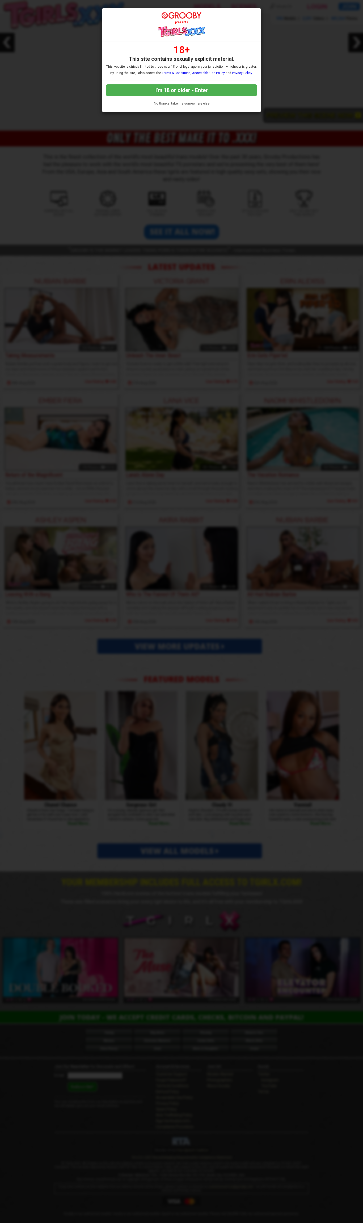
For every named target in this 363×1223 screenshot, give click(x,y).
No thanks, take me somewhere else (181, 103)
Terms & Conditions (176, 73)
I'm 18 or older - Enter (181, 90)
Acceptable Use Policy (208, 73)
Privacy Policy (242, 73)
